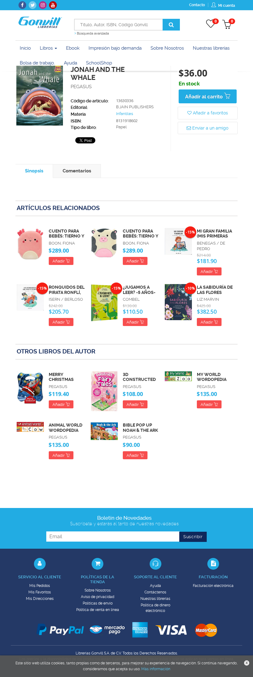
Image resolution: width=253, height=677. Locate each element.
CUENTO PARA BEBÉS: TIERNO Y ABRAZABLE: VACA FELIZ (140, 234)
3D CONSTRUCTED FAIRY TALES (139, 377)
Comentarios (77, 171)
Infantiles (124, 113)
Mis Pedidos (39, 586)
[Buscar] (171, 25)
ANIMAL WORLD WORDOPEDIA (65, 428)
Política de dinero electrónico (155, 608)
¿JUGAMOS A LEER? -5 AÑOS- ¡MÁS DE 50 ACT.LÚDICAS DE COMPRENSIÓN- (140, 290)
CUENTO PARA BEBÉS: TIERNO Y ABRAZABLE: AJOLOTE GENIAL (66, 234)
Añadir (59, 261)
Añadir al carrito (204, 97)
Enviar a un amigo (209, 128)
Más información (155, 669)
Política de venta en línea (97, 610)
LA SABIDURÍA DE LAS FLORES (215, 290)
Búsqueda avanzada (92, 33)
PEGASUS (81, 86)
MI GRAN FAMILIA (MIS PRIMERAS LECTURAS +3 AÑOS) (214, 234)
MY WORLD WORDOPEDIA (211, 377)
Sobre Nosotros (98, 590)
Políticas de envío (98, 603)
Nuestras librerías (155, 599)
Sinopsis (34, 171)
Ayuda (155, 586)
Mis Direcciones (40, 599)
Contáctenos (155, 592)
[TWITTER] (32, 5)
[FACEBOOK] (22, 5)
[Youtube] (53, 5)
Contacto (197, 5)
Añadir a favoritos (210, 112)
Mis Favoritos (39, 592)
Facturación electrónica (213, 586)
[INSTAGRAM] (43, 5)
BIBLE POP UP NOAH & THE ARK (140, 428)
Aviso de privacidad (97, 597)
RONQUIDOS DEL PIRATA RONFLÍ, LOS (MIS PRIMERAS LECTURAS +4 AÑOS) (67, 290)
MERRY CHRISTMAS (61, 377)
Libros (47, 48)
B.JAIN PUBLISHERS (135, 107)
